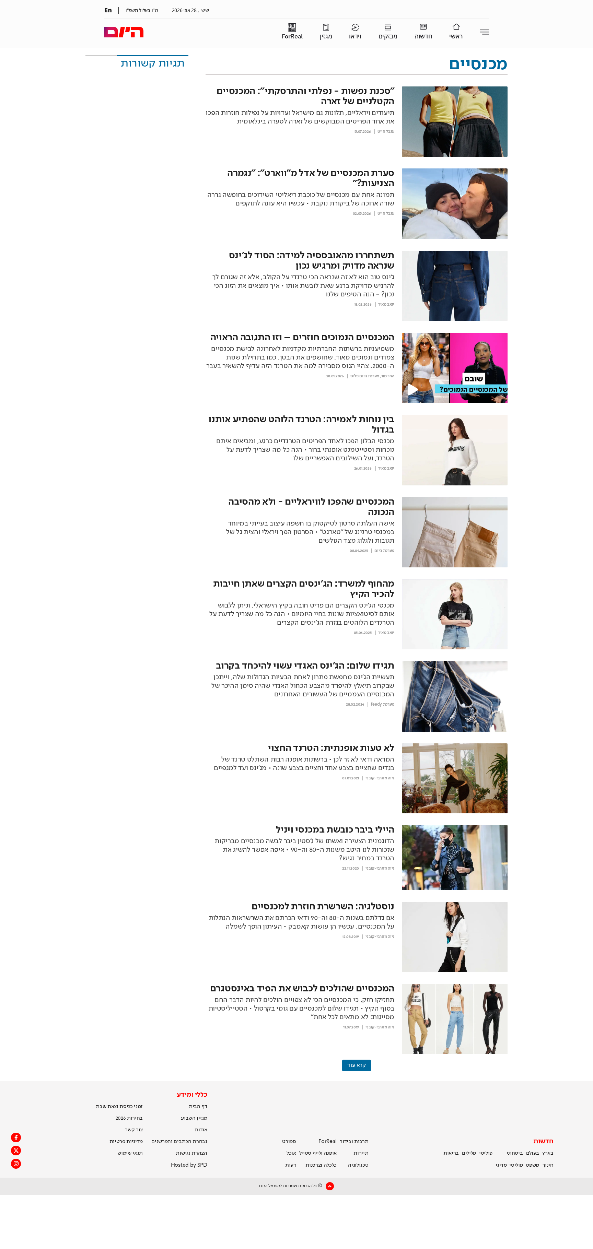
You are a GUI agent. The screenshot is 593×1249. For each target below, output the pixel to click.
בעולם (532, 1153)
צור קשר (134, 1130)
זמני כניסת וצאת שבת (119, 1106)
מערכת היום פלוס (364, 376)
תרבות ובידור (354, 1141)
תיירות (360, 1153)
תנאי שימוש (130, 1153)
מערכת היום (384, 551)
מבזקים (388, 36)
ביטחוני (515, 1153)
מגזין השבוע (194, 1118)
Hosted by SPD (189, 1165)
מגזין (326, 36)
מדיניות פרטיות (126, 1141)
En (108, 10)
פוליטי (485, 1153)
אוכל (291, 1153)
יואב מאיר (386, 305)
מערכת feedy (383, 705)
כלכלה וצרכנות (321, 1165)
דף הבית (198, 1106)
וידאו (355, 36)
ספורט (289, 1141)
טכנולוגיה (358, 1165)
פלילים (469, 1153)
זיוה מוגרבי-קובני (379, 778)
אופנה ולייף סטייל (318, 1153)
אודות (201, 1130)
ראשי (456, 36)
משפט (532, 1165)
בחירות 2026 (129, 1118)
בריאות (451, 1153)
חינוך (548, 1165)
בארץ (548, 1153)
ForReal (292, 36)
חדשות (423, 36)
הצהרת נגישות (191, 1153)
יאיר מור (387, 376)
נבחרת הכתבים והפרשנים (179, 1141)
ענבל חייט (385, 132)
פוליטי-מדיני (509, 1165)
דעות (290, 1165)
